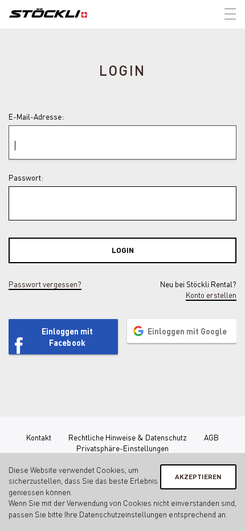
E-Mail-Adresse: (36, 116)
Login (123, 250)
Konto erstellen (211, 295)
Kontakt (38, 437)
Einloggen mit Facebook (67, 337)
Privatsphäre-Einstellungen (122, 448)
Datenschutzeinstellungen (123, 514)
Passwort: (26, 177)
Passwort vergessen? (45, 284)
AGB (211, 437)
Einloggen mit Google (187, 331)
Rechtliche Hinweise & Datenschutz (127, 437)
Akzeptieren (198, 476)
